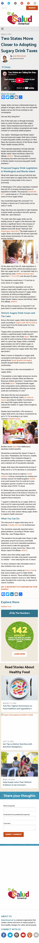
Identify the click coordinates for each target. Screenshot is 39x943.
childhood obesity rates (25, 274)
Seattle (32, 479)
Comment (6, 823)
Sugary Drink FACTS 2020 (25, 323)
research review (14, 419)
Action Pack (29, 570)
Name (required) (9, 806)
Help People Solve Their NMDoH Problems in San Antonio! (17, 783)
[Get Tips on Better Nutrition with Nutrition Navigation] (19, 726)
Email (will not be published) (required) (16, 814)
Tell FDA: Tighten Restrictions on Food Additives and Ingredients (17, 707)
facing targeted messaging (21, 360)
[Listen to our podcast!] (28, 4)
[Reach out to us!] (35, 4)
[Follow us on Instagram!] (15, 4)
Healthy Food (6, 607)
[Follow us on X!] (9, 4)
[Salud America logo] (19, 896)
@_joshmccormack (17, 58)
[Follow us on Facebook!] (2, 4)
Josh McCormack (19, 56)
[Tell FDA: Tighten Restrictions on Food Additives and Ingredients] (19, 688)
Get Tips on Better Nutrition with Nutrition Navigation (17, 745)
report (26, 337)
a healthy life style (15, 525)
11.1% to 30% (14, 276)
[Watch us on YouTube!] (22, 4)
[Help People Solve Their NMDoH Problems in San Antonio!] (19, 764)
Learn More (19, 654)
